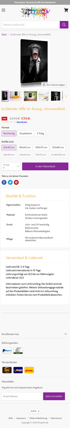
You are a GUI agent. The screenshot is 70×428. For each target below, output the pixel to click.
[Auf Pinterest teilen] (16, 182)
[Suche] (64, 24)
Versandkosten (22, 122)
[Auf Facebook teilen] (4, 182)
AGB (10, 418)
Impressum (21, 418)
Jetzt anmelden (54, 396)
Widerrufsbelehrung (38, 418)
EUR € (33, 411)
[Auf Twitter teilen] (10, 182)
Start (4, 34)
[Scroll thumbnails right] (65, 96)
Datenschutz (56, 418)
